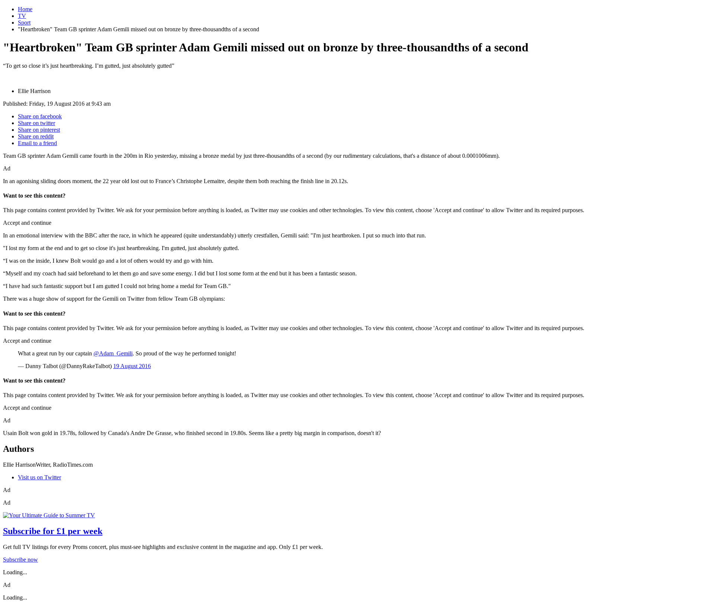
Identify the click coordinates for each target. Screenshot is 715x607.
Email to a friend (37, 143)
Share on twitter (36, 123)
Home (25, 9)
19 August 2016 (132, 366)
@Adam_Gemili (113, 353)
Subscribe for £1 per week (52, 531)
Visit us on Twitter (39, 477)
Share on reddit (36, 136)
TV (22, 16)
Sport (24, 22)
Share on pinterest (39, 130)
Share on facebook (40, 116)
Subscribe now (20, 559)
